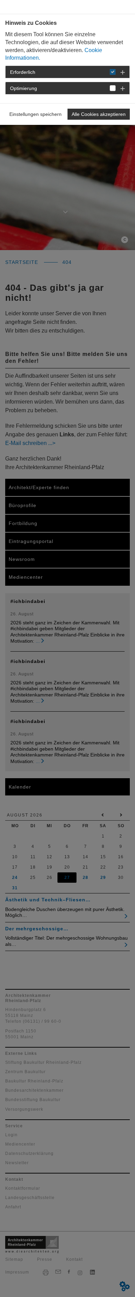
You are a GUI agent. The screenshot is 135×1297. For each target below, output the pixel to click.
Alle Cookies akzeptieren (99, 114)
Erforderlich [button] (22, 72)
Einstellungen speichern (35, 114)
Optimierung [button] (23, 88)
